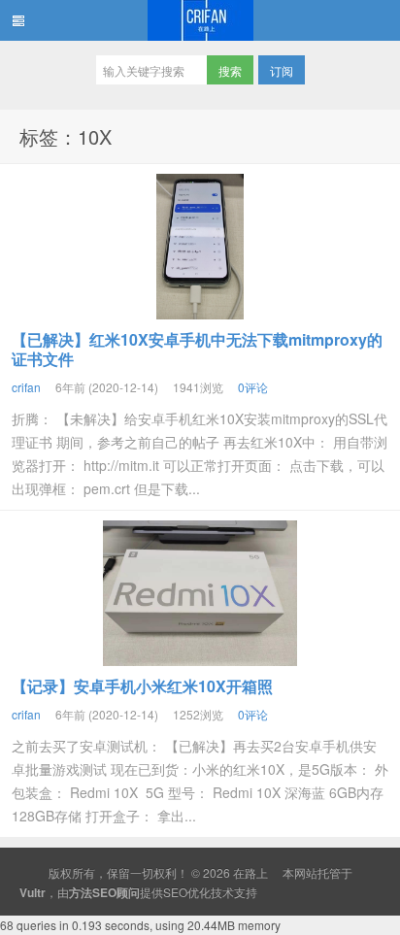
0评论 (253, 387)
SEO (175, 892)
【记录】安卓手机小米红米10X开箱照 (142, 686)
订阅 (281, 70)
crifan (26, 387)
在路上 (200, 20)
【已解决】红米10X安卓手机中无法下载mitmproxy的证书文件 (197, 349)
